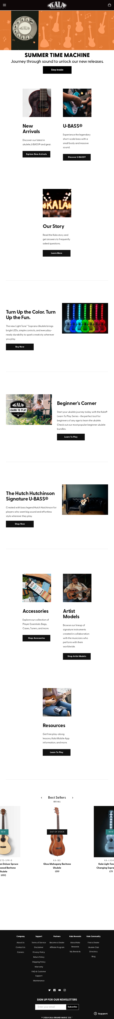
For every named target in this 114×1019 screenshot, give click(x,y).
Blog (93, 957)
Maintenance (38, 981)
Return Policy (38, 957)
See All (57, 802)
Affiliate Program (57, 947)
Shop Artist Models (77, 656)
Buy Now (19, 347)
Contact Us (20, 947)
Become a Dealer (57, 943)
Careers (20, 952)
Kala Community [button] (93, 936)
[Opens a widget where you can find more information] (101, 1014)
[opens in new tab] (49, 990)
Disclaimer (38, 947)
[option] (57, 40)
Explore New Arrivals (36, 154)
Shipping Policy (38, 962)
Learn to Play (71, 437)
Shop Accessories (36, 638)
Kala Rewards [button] (75, 936)
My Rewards (75, 952)
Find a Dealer (93, 943)
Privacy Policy (39, 952)
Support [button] (38, 936)
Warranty (39, 967)
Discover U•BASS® (77, 157)
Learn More (56, 253)
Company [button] (20, 936)
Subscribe (72, 1007)
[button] (41, 797)
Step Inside (57, 70)
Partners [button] (57, 936)
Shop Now (20, 524)
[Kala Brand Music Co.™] (57, 5)
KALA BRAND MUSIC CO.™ (60, 1018)
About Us (20, 943)
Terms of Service (39, 943)
